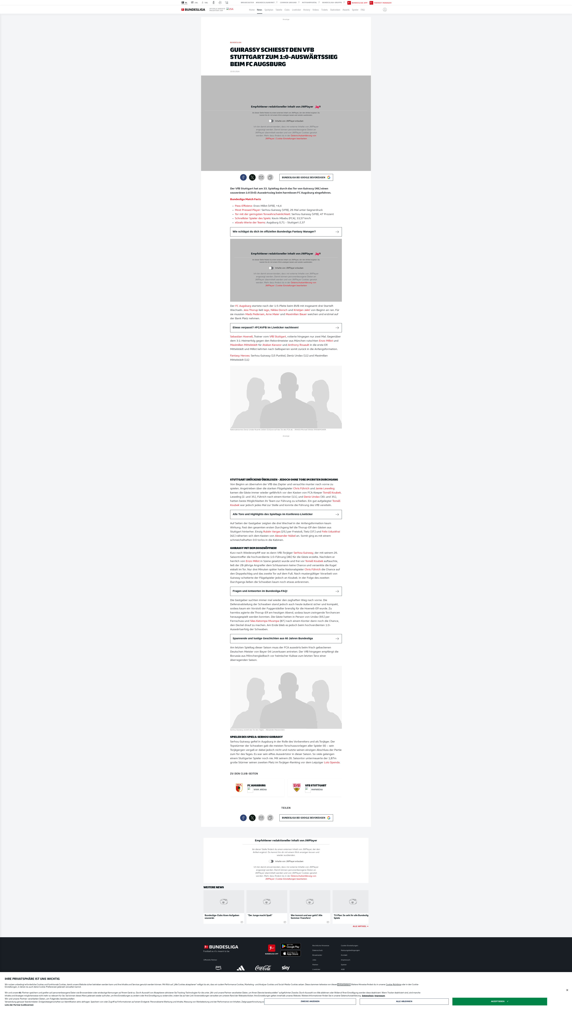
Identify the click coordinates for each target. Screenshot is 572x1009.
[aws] (218, 968)
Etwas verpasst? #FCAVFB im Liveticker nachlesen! (266, 327)
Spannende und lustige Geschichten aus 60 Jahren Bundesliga (273, 638)
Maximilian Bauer (296, 314)
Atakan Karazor (272, 345)
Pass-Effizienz (243, 206)
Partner (315, 965)
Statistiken (335, 9)
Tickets (324, 9)
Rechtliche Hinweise (320, 946)
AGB (343, 969)
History (306, 9)
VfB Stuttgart (277, 336)
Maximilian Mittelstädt (244, 345)
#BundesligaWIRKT (265, 2)
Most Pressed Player (247, 210)
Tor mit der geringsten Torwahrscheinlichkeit (262, 214)
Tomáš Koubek (332, 493)
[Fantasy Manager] (371, 2)
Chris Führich (301, 488)
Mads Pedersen (254, 314)
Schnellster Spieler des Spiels (252, 218)
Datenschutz (317, 950)
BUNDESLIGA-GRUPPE (332, 2)
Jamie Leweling (325, 488)
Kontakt (344, 955)
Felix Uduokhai (331, 532)
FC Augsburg (243, 306)
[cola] (263, 967)
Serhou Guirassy (303, 553)
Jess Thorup (250, 310)
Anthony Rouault (298, 345)
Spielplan (269, 9)
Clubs (287, 9)
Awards (346, 9)
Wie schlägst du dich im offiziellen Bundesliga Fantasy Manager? (274, 231)
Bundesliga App (359, 2)
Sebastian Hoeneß (241, 336)
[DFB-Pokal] (213, 2)
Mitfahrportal (310, 2)
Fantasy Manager (382, 2)
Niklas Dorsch (279, 310)
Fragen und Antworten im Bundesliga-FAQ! (260, 591)
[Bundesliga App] (349, 2)
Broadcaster (247, 2)
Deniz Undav (312, 497)
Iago (266, 310)
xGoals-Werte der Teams (250, 222)
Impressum (345, 960)
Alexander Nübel (285, 536)
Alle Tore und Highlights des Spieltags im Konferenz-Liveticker (273, 514)
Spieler (355, 9)
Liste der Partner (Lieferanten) (19, 1005)
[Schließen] (567, 990)
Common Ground (288, 2)
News (259, 9)
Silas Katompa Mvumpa (264, 621)
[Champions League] (220, 2)
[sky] (286, 967)
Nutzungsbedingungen (350, 950)
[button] (384, 9)
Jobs (314, 960)
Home (252, 9)
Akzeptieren (498, 1001)
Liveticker (296, 9)
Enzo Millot (326, 341)
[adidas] (241, 967)
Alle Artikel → (361, 926)
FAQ (363, 9)
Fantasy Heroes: (240, 356)
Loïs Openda (332, 762)
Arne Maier (272, 314)
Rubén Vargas (271, 532)
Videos (316, 9)
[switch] (271, 121)
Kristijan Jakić (302, 310)
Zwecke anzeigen (310, 1001)
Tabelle (279, 9)
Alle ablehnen (404, 1001)
